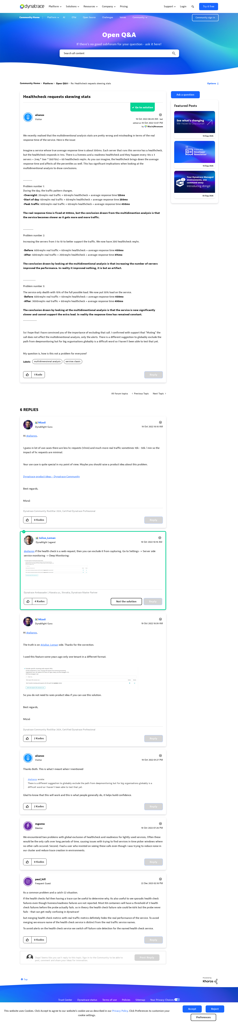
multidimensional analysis (47, 361)
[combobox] (119, 53)
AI (64, 17)
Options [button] (211, 83)
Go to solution (144, 107)
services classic (73, 361)
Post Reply (147, 957)
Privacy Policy (120, 1011)
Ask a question (185, 94)
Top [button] (26, 979)
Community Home (29, 17)
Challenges (107, 17)
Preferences (203, 1017)
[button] (192, 1009)
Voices (123, 17)
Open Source (89, 17)
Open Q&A (62, 83)
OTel (74, 17)
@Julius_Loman (49, 644)
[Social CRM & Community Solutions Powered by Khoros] (210, 980)
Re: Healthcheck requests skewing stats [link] (91, 83)
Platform (51, 17)
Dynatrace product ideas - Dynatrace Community (51, 476)
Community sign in (205, 17)
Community (139, 17)
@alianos (31, 435)
